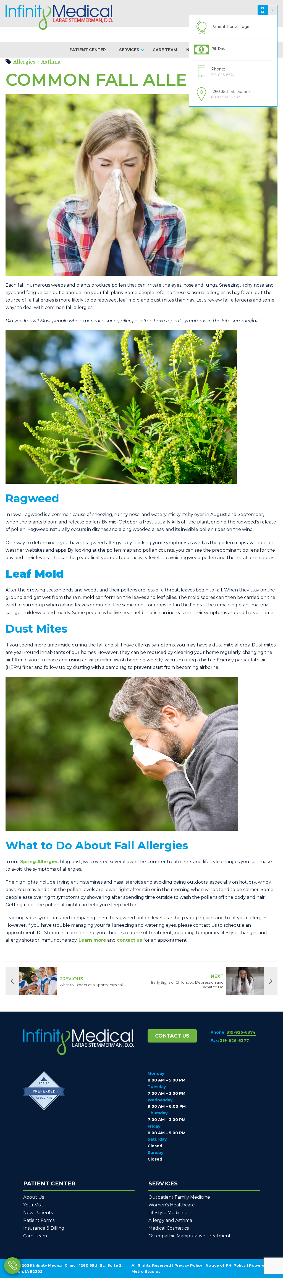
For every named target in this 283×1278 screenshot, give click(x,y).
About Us (33, 1197)
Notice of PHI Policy (226, 1265)
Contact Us (172, 1036)
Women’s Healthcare (171, 1205)
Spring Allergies (39, 861)
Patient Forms (38, 1220)
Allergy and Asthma (170, 1220)
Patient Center (88, 49)
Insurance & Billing (43, 1228)
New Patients (38, 1212)
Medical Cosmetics (168, 1228)
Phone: (233, 1032)
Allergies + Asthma (37, 62)
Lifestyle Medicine (167, 1212)
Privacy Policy (188, 1265)
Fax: (230, 1040)
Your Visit (33, 1205)
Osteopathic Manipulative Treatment (189, 1235)
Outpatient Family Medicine (179, 1197)
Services (129, 49)
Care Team (165, 49)
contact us (130, 940)
